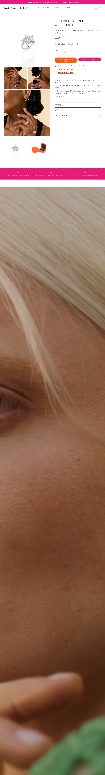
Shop (35, 7)
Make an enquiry (89, 59)
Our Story (58, 7)
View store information (66, 72)
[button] (92, 7)
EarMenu (45, 7)
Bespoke (68, 7)
